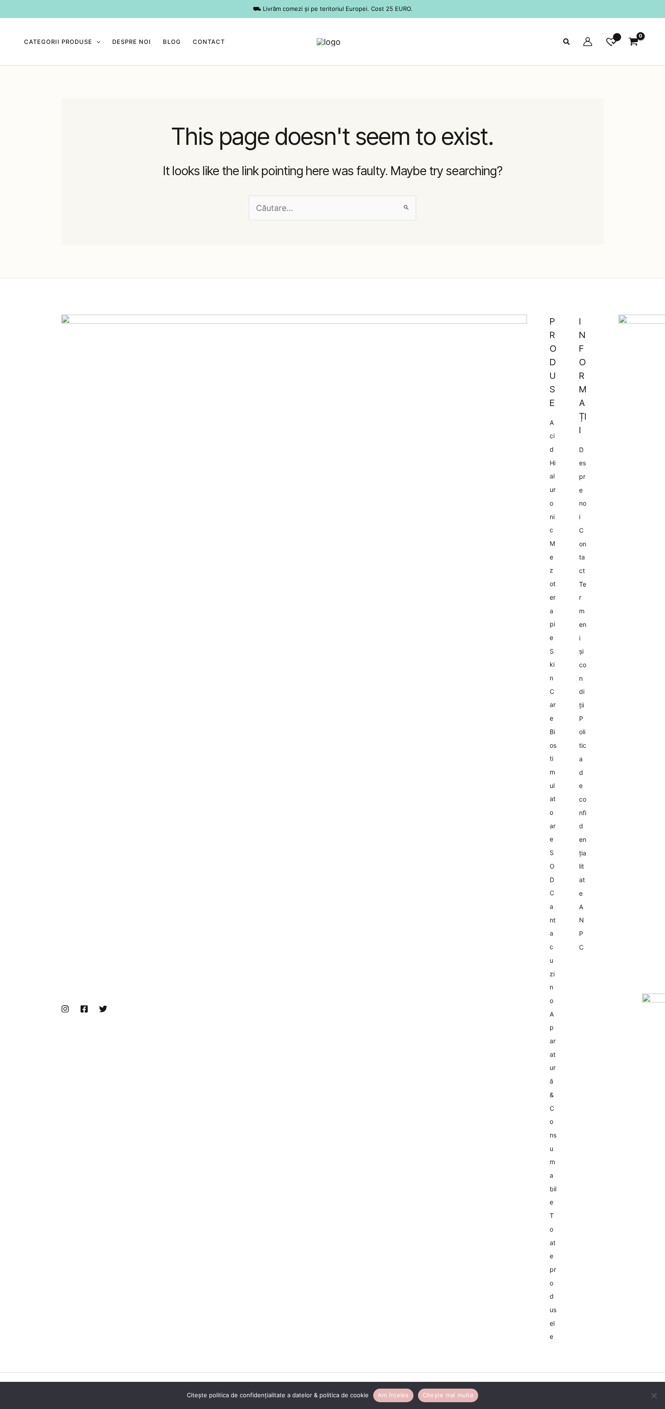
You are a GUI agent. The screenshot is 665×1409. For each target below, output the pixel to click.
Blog (172, 41)
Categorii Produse (58, 41)
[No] (653, 1395)
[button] (96, 41)
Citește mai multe (448, 1395)
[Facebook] (84, 1009)
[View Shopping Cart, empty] (633, 41)
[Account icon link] (588, 42)
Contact (209, 41)
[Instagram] (65, 1009)
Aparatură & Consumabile (553, 1108)
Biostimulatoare (553, 785)
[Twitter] (103, 1009)
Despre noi (131, 41)
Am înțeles (393, 1395)
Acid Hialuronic (553, 476)
